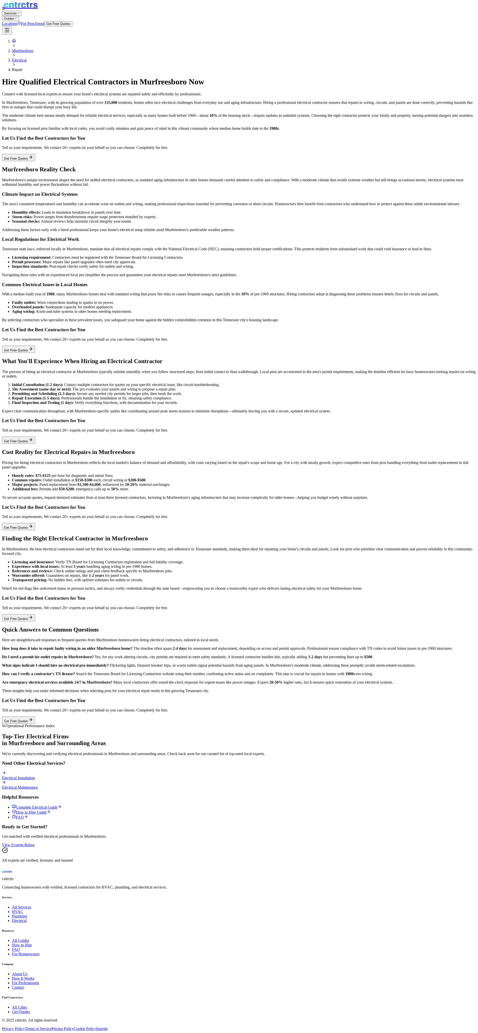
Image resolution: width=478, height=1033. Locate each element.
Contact (18, 987)
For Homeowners (26, 954)
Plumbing (19, 916)
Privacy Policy (13, 1029)
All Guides (20, 940)
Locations (9, 23)
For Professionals (25, 983)
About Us (19, 974)
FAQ (16, 949)
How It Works (23, 978)
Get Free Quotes (58, 24)
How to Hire (22, 945)
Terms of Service (38, 1029)
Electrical (19, 60)
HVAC (17, 911)
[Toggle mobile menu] (7, 30)
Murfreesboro (22, 51)
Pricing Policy (63, 1029)
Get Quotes (21, 1012)
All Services (21, 907)
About (39, 23)
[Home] (14, 41)
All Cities (19, 1007)
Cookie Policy (85, 1029)
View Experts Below (18, 845)
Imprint (102, 1029)
